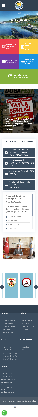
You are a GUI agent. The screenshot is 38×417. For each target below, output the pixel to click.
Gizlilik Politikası (8, 350)
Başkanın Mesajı (8, 323)
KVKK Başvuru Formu (10, 353)
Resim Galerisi (26, 347)
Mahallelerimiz (7, 329)
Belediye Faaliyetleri (28, 326)
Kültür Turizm (26, 332)
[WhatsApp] (4, 412)
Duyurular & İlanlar (28, 323)
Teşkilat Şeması (8, 332)
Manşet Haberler (27, 320)
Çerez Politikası (8, 347)
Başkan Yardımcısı (9, 326)
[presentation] (2, 287)
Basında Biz (25, 329)
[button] (5, 111)
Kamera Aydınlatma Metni (10, 359)
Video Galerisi (26, 350)
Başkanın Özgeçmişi (9, 320)
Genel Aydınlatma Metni (10, 356)
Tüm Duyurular (27, 141)
